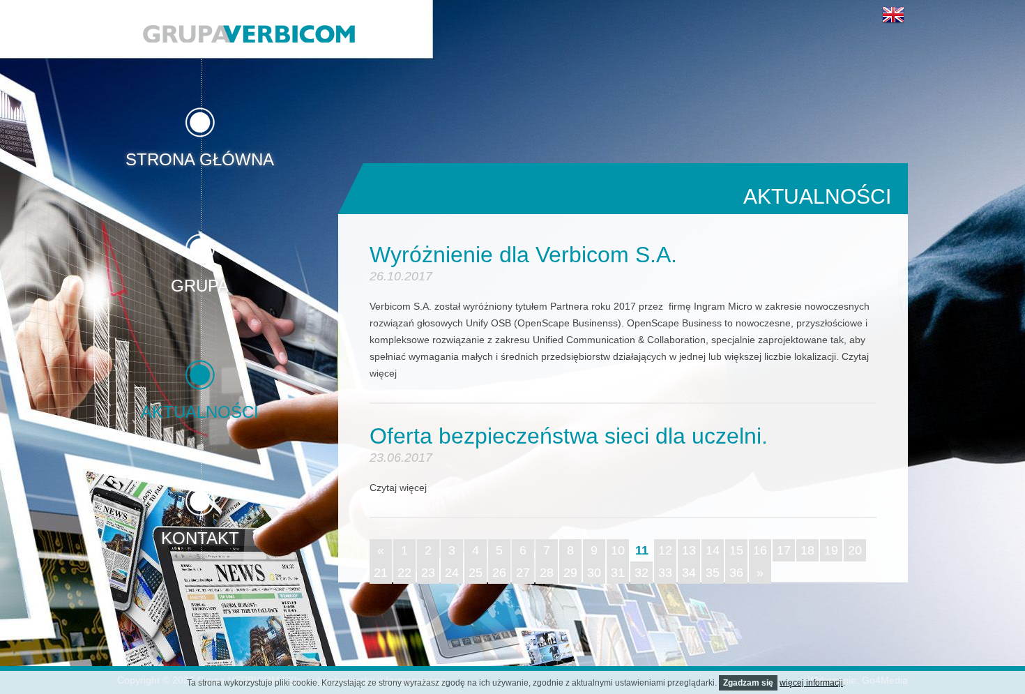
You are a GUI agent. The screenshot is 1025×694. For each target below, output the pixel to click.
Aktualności (200, 411)
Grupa (200, 285)
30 (594, 573)
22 (404, 573)
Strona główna (200, 159)
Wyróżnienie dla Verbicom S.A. (523, 254)
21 (381, 573)
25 (476, 573)
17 (784, 550)
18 (807, 550)
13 (689, 550)
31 (618, 573)
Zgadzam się (748, 683)
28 (547, 573)
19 (831, 550)
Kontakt (200, 538)
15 (736, 550)
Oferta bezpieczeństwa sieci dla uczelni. (569, 435)
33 (665, 573)
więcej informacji (811, 683)
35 (713, 573)
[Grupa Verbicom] (249, 34)
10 (618, 550)
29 (570, 573)
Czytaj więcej (398, 487)
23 (428, 573)
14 (713, 550)
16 (760, 550)
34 (689, 573)
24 (452, 573)
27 (523, 573)
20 (855, 550)
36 (736, 573)
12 (665, 550)
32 (641, 573)
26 (499, 573)
